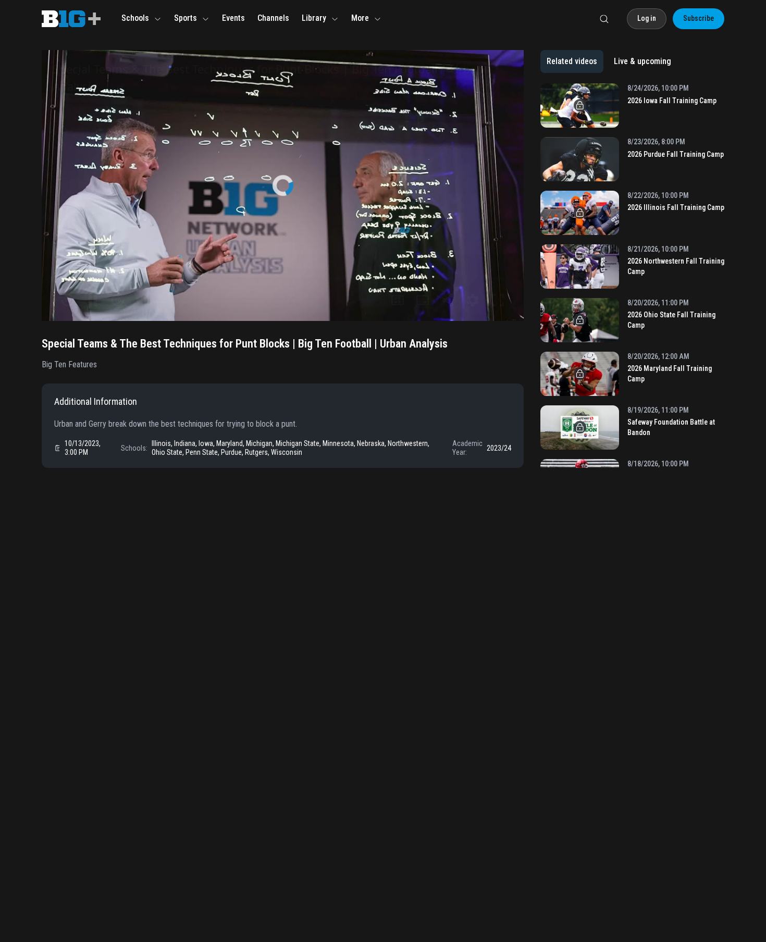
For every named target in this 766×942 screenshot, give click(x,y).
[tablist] (608, 61)
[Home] (71, 18)
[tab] (571, 61)
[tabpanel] (632, 275)
